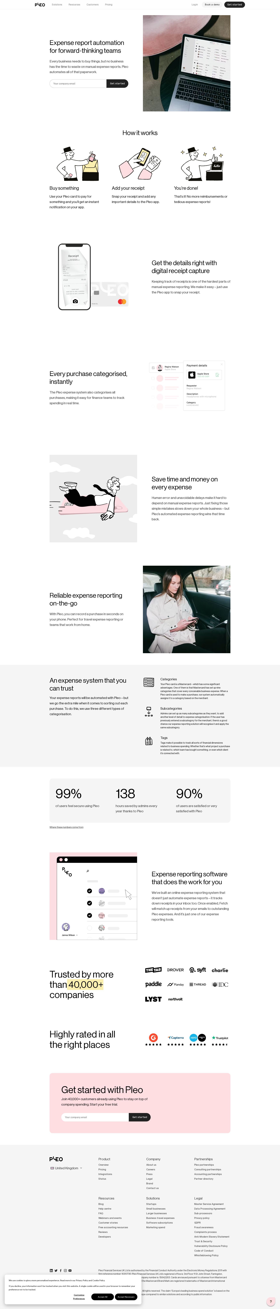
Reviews (103, 1232)
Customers (93, 4)
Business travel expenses (160, 1218)
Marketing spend (155, 1227)
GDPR (197, 1222)
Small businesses (156, 1208)
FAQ (100, 1213)
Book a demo (212, 4)
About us (151, 1164)
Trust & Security (203, 1241)
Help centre (104, 1208)
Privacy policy (201, 1218)
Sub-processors (203, 1213)
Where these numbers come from (66, 827)
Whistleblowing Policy (206, 1255)
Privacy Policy (82, 1280)
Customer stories (108, 1222)
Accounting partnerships (208, 1174)
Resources (74, 4)
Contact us (152, 1188)
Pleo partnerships (204, 1164)
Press (149, 1174)
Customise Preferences (79, 1297)
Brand (149, 1183)
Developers (104, 1236)
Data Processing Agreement (209, 1208)
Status (102, 1178)
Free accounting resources (113, 1227)
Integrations (105, 1174)
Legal (149, 1178)
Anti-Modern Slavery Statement (211, 1236)
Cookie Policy (98, 1280)
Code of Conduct (204, 1250)
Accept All (102, 1297)
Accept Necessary (126, 1297)
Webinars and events (110, 1218)
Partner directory (203, 1178)
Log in (195, 4)
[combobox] (67, 1168)
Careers (150, 1169)
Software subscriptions (159, 1222)
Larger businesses (156, 1213)
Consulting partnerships (207, 1169)
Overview (103, 1164)
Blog (101, 1204)
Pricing (108, 4)
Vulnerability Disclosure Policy (211, 1246)
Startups (151, 1204)
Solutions (57, 4)
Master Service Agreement (209, 1204)
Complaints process (205, 1232)
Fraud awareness (204, 1227)
